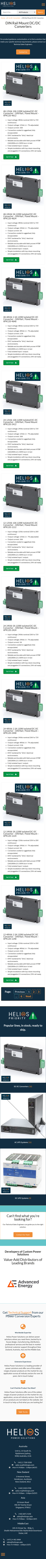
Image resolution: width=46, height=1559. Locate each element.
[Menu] (43, 4)
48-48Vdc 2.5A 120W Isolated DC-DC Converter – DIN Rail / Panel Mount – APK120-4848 (21, 319)
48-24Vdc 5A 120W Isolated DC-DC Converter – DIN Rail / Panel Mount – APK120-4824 (21, 216)
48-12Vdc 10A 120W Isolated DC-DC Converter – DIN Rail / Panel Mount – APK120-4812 (21, 113)
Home (3, 18)
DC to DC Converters (13, 18)
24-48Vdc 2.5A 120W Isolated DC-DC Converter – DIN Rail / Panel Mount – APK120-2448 (21, 730)
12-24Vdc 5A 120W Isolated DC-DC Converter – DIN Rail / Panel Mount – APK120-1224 (21, 833)
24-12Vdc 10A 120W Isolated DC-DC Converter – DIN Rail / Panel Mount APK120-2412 (20, 422)
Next (28, 996)
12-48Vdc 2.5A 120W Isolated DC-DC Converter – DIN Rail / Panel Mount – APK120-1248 (21, 936)
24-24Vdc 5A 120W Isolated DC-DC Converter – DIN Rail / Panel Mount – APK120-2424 (21, 628)
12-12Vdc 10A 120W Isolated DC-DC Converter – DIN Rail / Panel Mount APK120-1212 (20, 525)
